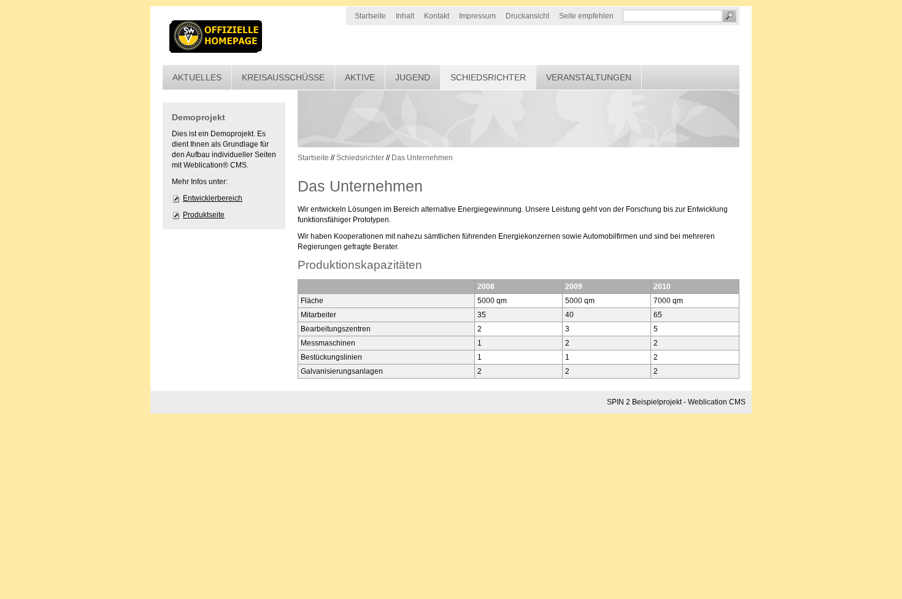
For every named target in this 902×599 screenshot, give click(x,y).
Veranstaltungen (588, 77)
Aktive (360, 77)
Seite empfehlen (586, 16)
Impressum (477, 16)
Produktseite (204, 215)
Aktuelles (197, 77)
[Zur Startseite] (217, 35)
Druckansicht (527, 16)
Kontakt (436, 16)
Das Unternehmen (422, 157)
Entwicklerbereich (212, 198)
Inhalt (405, 16)
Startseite (370, 16)
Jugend (412, 77)
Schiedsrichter (488, 77)
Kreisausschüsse (283, 77)
